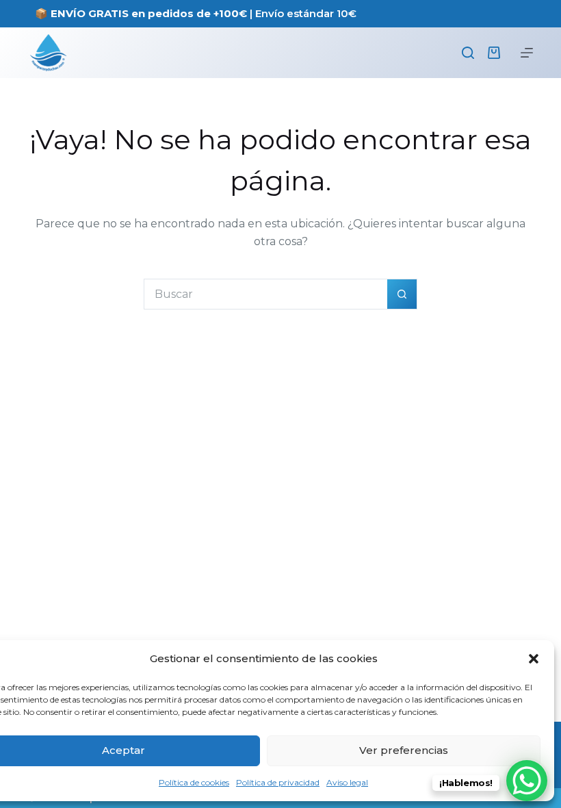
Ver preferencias (403, 750)
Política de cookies (194, 782)
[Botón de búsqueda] (402, 294)
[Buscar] (468, 53)
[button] (533, 659)
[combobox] (265, 294)
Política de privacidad (277, 782)
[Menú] (527, 53)
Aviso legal (347, 782)
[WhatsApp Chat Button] (526, 780)
